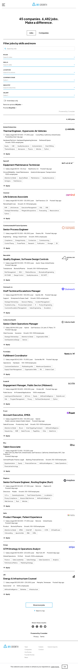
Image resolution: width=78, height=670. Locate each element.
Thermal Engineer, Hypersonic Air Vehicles (25, 131)
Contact (41, 649)
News (26, 657)
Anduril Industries (9, 127)
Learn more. (55, 667)
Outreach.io (7, 287)
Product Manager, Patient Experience (22, 517)
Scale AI (6, 381)
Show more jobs (39, 605)
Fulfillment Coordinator (15, 355)
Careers (40, 647)
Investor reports (52, 647)
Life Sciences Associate (15, 196)
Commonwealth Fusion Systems (15, 225)
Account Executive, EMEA (16, 415)
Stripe (5, 545)
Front (5, 411)
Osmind (6, 193)
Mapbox (6, 478)
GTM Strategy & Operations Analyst (21, 548)
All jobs (18, 104)
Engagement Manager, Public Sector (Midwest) (27, 385)
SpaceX (6, 161)
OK (65, 667)
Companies (44, 33)
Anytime (12, 108)
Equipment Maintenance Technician (21, 164)
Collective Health (9, 320)
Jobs (31, 33)
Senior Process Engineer (15, 229)
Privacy (36, 636)
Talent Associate (12, 446)
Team (26, 647)
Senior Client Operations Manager (20, 323)
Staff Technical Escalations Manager (22, 291)
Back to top (40, 611)
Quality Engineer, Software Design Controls (25, 259)
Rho (4, 443)
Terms (42, 636)
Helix (5, 513)
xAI (4, 575)
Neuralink (6, 255)
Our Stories (28, 652)
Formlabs (6, 352)
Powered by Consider (67, 111)
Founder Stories (29, 655)
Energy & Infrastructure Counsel (19, 578)
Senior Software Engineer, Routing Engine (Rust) (28, 482)
